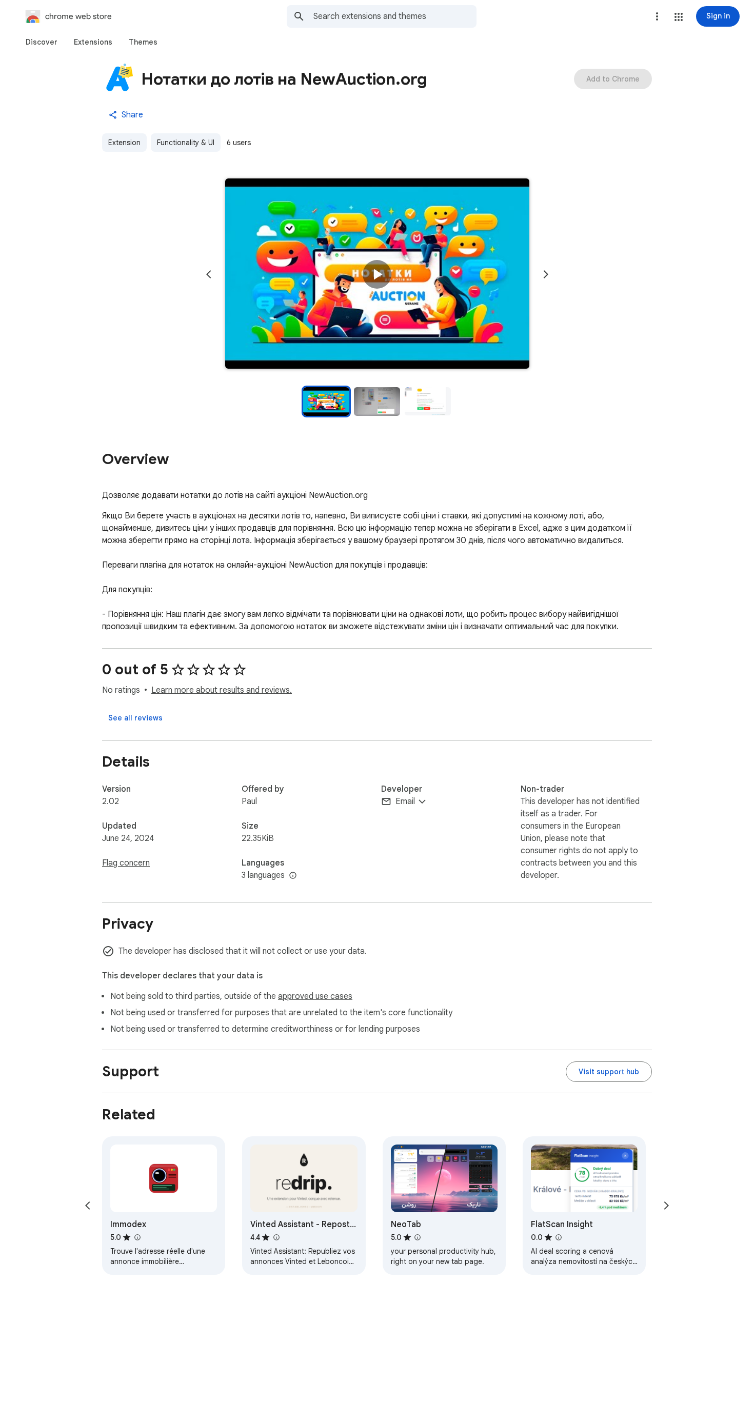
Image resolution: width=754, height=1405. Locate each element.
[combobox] (395, 16)
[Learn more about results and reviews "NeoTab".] (417, 1237)
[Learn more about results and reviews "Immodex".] (137, 1237)
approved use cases (315, 996)
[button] (678, 17)
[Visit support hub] (609, 1071)
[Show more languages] (293, 876)
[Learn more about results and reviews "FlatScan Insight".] (558, 1237)
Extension (124, 142)
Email (405, 801)
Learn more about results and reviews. (221, 690)
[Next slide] (545, 274)
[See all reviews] (135, 718)
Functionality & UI (185, 142)
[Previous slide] (209, 274)
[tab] (41, 42)
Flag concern (126, 863)
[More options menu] (657, 16)
